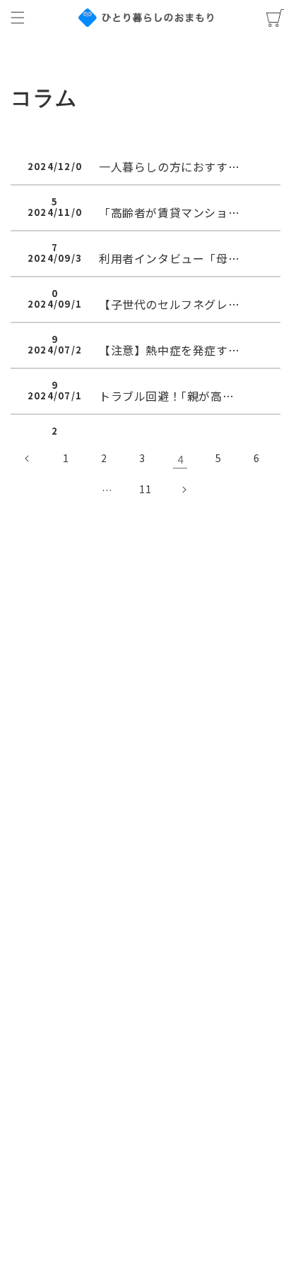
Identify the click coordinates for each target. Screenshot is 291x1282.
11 (145, 489)
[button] (17, 17)
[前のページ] (27, 458)
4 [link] (180, 459)
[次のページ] (183, 489)
